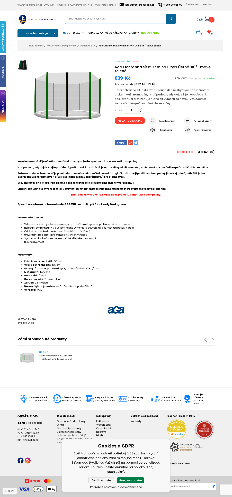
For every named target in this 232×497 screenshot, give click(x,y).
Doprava (101, 432)
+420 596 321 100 (29, 423)
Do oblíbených (167, 121)
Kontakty (136, 421)
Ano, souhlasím (130, 480)
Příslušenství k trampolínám (61, 45)
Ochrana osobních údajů (71, 435)
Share (120, 142)
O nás (60, 424)
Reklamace (103, 421)
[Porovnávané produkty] (198, 32)
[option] (50, 363)
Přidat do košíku (130, 121)
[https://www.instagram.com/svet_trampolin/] (27, 460)
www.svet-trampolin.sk (56, 4)
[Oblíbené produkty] (209, 32)
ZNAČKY (134, 33)
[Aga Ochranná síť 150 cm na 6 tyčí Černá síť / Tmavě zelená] (68, 94)
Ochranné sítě (87, 45)
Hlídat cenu (165, 130)
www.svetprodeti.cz (105, 4)
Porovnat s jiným (203, 121)
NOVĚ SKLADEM (150, 33)
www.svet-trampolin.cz (29, 4)
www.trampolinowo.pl (81, 4)
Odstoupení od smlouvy (71, 421)
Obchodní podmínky (69, 428)
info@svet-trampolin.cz (140, 4)
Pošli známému (202, 130)
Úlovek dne (192, 4)
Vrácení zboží (104, 424)
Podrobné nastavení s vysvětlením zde (116, 487)
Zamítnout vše (101, 480)
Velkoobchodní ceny (69, 432)
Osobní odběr (104, 428)
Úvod (66, 33)
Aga (135, 61)
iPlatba (100, 435)
